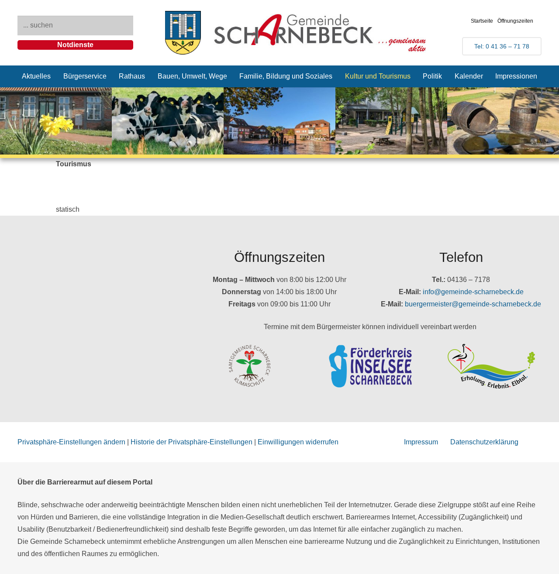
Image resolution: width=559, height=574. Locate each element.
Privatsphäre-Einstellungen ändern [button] (71, 442)
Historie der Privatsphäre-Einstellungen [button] (191, 442)
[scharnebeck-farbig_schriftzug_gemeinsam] (320, 33)
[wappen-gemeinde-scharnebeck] (183, 33)
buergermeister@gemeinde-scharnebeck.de (473, 304)
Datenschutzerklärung (484, 442)
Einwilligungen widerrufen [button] (298, 442)
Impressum (421, 442)
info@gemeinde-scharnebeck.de (473, 292)
